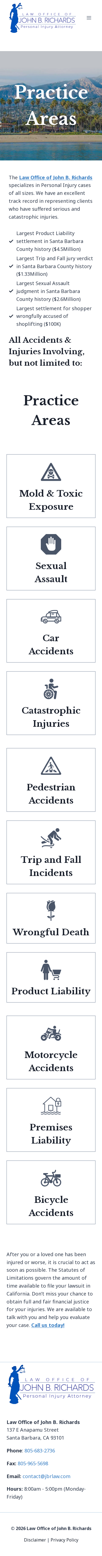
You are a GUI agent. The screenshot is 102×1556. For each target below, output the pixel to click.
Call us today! (47, 1325)
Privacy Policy (64, 1540)
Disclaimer (35, 1540)
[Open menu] (89, 18)
